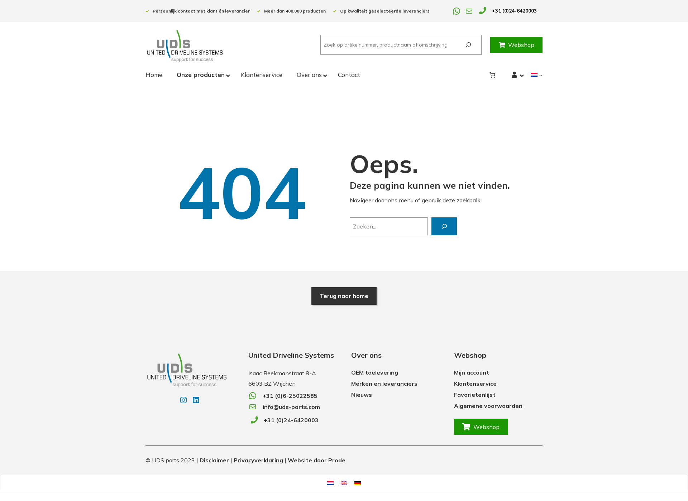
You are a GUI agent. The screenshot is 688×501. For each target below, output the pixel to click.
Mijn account (471, 372)
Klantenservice (475, 383)
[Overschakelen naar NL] (330, 482)
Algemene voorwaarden (488, 405)
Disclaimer (214, 460)
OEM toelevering (374, 372)
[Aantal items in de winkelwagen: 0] (492, 75)
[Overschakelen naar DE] (357, 482)
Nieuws (361, 394)
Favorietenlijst (475, 394)
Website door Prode (316, 460)
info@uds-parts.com (291, 406)
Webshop (521, 44)
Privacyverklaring (258, 460)
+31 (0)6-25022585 (290, 395)
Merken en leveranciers (384, 383)
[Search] (468, 45)
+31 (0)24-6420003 (514, 11)
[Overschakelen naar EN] (344, 482)
